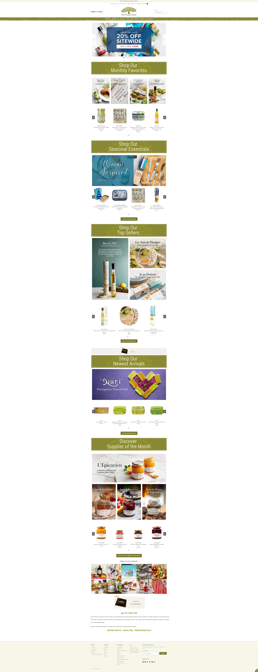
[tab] (123, 57)
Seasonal (122, 19)
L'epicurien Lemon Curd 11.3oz (101, 544)
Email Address (145, 650)
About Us (137, 19)
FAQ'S (128, 19)
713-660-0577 (113, 3)
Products (108, 19)
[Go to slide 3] (130, 336)
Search (156, 10)
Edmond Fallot (120, 657)
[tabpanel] (93, 117)
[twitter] (96, 11)
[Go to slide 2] (164, 39)
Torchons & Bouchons (122, 650)
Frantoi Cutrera (120, 661)
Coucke (118, 652)
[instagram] (92, 11)
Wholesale (150, 19)
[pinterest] (98, 11)
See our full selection (129, 219)
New (118, 19)
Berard (118, 654)
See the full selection (129, 341)
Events (132, 19)
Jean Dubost (120, 647)
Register (134, 3)
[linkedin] (100, 11)
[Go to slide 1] (93, 197)
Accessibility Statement (96, 654)
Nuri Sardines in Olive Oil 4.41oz (138, 422)
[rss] (102, 11)
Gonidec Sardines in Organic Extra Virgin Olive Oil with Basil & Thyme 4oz (138, 129)
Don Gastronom (120, 656)
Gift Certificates (122, 3)
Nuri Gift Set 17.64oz (101, 422)
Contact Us (143, 19)
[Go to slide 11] (94, 39)
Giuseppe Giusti (120, 663)
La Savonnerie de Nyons (122, 659)
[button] (101, 91)
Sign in (128, 3)
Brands (114, 19)
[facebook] (94, 11)
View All (119, 664)
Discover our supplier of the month (129, 555)
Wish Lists (139, 3)
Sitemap (93, 652)
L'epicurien (119, 649)
